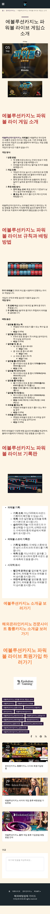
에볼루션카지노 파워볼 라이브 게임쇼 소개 (18, 699)
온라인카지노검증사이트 (11, 724)
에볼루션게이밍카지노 (23, 712)
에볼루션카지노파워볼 (25, 703)
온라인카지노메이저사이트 (33, 724)
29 (8, 782)
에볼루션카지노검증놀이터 (36, 716)
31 (8, 816)
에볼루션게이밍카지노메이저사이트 (15, 732)
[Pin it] (40, 736)
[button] (3, 4)
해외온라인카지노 (33, 720)
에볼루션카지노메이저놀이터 (13, 720)
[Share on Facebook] (31, 736)
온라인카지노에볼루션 (33, 708)
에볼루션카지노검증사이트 (12, 708)
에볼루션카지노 (8, 703)
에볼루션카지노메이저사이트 (13, 716)
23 (8, 747)
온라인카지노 (10, 10)
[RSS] (45, 736)
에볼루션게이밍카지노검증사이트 (14, 728)
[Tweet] (36, 736)
